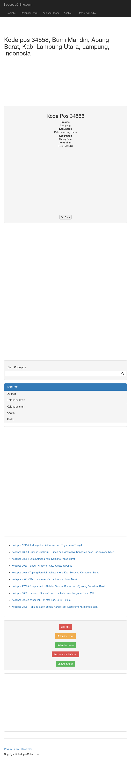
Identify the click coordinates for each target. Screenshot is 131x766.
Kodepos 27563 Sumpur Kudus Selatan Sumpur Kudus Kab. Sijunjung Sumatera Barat (58, 586)
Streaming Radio (87, 13)
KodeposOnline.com (18, 4)
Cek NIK (65, 626)
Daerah (11, 13)
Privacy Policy (11, 749)
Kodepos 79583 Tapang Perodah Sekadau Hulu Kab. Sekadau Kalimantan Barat (55, 572)
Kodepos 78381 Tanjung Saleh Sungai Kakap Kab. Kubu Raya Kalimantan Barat (55, 606)
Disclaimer (26, 749)
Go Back (65, 217)
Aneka (67, 13)
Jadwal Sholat (65, 663)
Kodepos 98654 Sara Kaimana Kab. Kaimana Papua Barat (43, 558)
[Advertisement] (65, 82)
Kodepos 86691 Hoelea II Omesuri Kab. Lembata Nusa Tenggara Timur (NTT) (54, 593)
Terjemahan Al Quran (65, 654)
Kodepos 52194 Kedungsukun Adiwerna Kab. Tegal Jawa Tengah (47, 545)
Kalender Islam (51, 13)
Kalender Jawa (29, 13)
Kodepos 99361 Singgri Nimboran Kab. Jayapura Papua (42, 565)
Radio (10, 419)
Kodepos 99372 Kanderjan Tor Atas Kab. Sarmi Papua (41, 600)
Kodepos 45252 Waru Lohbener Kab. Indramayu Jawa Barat (44, 579)
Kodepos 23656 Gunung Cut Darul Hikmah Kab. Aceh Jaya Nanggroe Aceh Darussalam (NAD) (63, 552)
